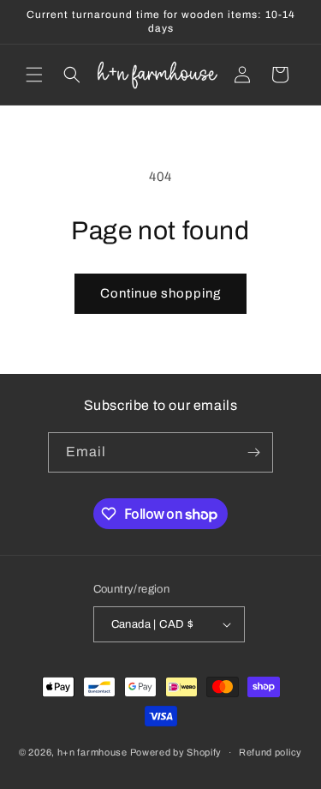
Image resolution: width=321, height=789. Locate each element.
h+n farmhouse (92, 752)
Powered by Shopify (176, 752)
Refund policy (270, 752)
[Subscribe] (253, 452)
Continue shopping (160, 293)
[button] (34, 74)
